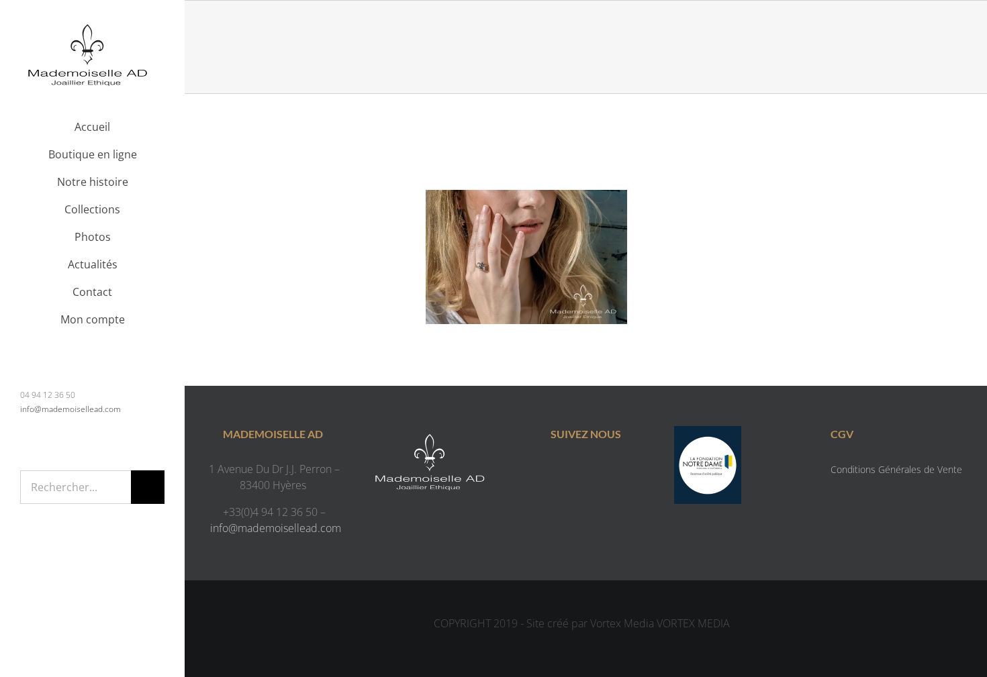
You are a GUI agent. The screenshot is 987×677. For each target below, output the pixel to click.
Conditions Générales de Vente (896, 469)
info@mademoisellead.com (70, 409)
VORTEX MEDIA (693, 623)
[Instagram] (599, 471)
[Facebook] (572, 471)
